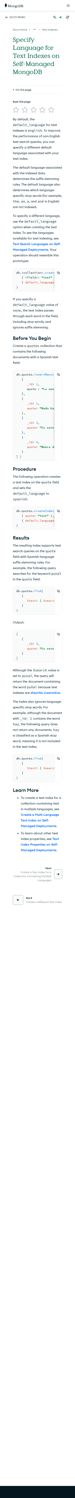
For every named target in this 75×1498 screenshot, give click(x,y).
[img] (16, 110)
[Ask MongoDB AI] (60, 17)
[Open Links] (68, 5)
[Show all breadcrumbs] (34, 29)
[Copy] (58, 272)
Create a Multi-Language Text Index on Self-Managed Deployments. (40, 820)
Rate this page (22, 101)
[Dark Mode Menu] (67, 17)
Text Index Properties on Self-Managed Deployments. (40, 844)
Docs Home (20, 29)
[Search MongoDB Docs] (55, 17)
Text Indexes (50, 29)
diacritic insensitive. (46, 693)
